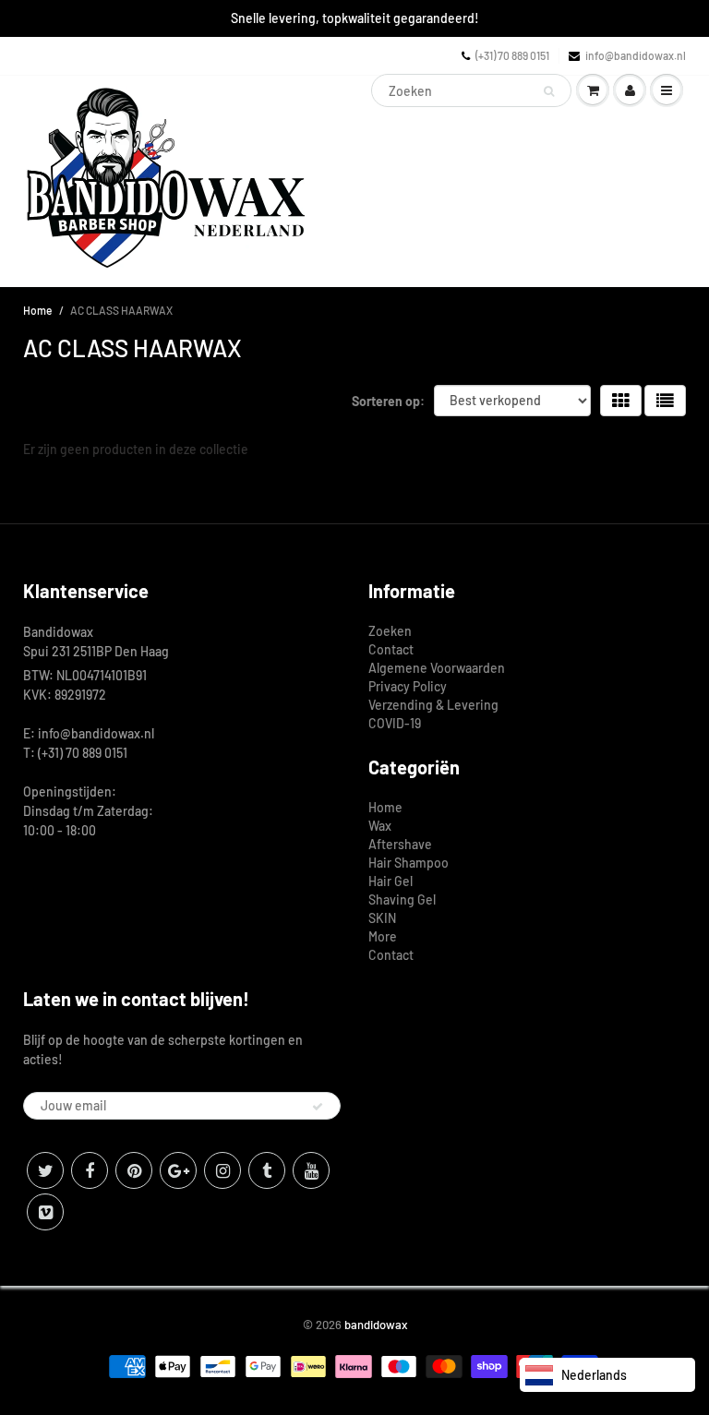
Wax (379, 825)
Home (37, 310)
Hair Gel (390, 881)
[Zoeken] (549, 91)
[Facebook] (89, 1170)
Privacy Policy (407, 686)
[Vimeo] (45, 1211)
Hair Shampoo (408, 862)
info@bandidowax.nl (635, 55)
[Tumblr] (266, 1170)
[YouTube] (311, 1170)
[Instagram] (222, 1170)
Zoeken (390, 631)
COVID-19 (394, 723)
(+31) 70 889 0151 (512, 55)
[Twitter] (45, 1170)
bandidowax (375, 1324)
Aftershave (400, 844)
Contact (391, 649)
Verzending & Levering (433, 705)
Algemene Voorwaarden (436, 668)
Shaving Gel (402, 899)
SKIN (382, 918)
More (382, 936)
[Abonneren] (317, 1106)
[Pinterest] (133, 1170)
